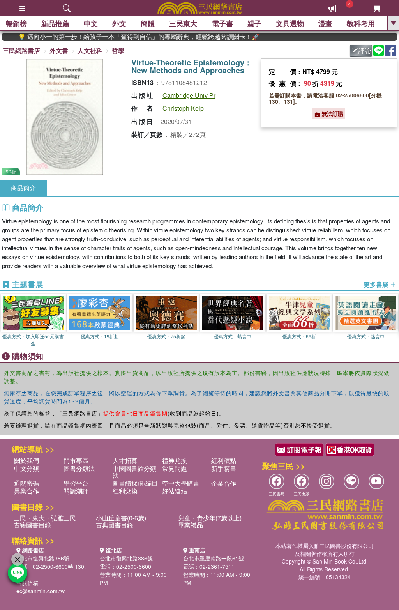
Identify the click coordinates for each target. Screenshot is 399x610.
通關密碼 (26, 483)
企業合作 (223, 483)
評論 (364, 50)
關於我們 (26, 460)
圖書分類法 (79, 468)
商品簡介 (23, 187)
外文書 (58, 50)
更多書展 (377, 284)
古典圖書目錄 (114, 524)
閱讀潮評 (76, 490)
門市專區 (76, 460)
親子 (254, 23)
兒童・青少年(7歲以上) (210, 517)
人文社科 (90, 50)
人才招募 (125, 460)
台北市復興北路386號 (42, 558)
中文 (91, 23)
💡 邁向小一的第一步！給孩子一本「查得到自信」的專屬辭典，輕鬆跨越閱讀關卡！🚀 (128, 37)
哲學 (118, 50)
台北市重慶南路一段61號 (213, 558)
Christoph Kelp (183, 108)
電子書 (222, 23)
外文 (119, 23)
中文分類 (26, 468)
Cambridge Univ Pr (188, 95)
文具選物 (290, 23)
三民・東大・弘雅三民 (45, 517)
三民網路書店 (21, 50)
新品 (55, 23)
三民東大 (183, 23)
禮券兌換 (174, 460)
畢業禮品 (190, 524)
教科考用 (361, 23)
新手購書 (223, 468)
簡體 (148, 23)
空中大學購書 (181, 483)
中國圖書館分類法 (134, 472)
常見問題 (174, 468)
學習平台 (76, 483)
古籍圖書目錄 (32, 524)
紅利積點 (223, 460)
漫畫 (325, 23)
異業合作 (26, 490)
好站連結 (174, 490)
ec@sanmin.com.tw (40, 591)
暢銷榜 (16, 23)
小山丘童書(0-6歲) (121, 517)
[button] (393, 320)
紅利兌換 (125, 490)
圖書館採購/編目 (135, 483)
